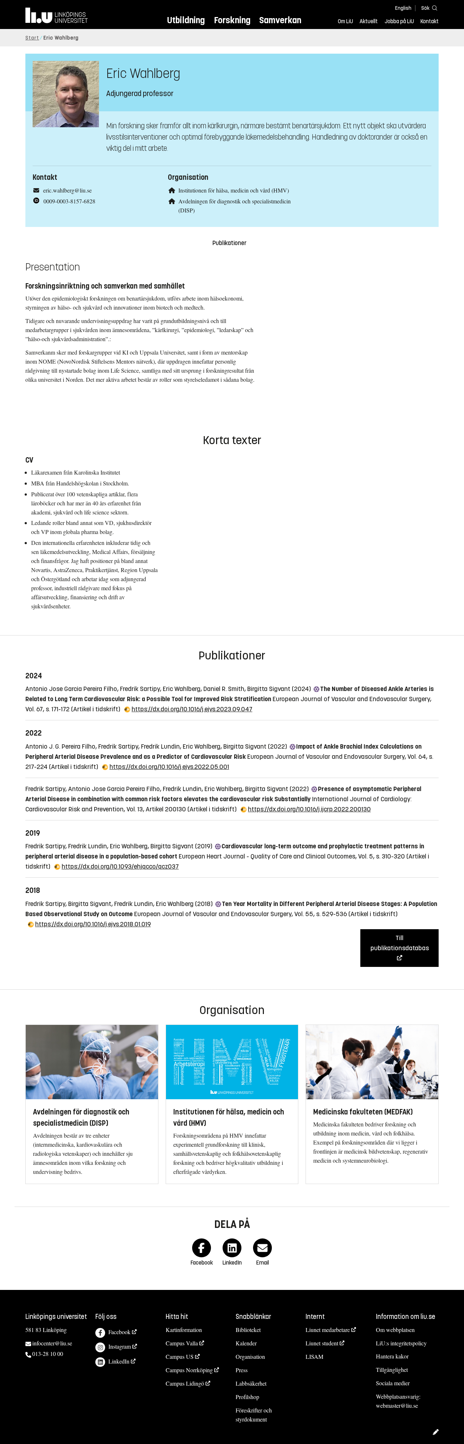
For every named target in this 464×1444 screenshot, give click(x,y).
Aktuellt (369, 21)
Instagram (119, 1346)
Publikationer (229, 243)
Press (242, 1370)
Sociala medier (393, 1383)
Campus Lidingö (185, 1383)
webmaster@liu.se (397, 1405)
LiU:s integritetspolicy (401, 1343)
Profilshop (247, 1396)
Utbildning (186, 20)
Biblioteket (248, 1329)
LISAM (314, 1356)
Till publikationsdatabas (399, 943)
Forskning (232, 20)
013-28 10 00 (47, 1353)
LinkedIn (118, 1361)
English (403, 8)
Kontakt (429, 21)
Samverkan (280, 20)
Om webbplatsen (395, 1329)
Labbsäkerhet (251, 1383)
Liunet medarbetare (328, 1329)
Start (32, 38)
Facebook (119, 1332)
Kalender (246, 1343)
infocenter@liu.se (52, 1343)
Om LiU (345, 21)
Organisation (250, 1356)
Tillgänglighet (392, 1369)
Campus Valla (182, 1343)
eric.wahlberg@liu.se (67, 190)
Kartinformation (184, 1329)
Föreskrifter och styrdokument (254, 1414)
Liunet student (322, 1343)
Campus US (180, 1356)
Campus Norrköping (189, 1370)
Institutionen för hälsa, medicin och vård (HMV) (233, 190)
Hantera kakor (392, 1356)
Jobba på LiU (399, 21)
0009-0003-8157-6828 (69, 201)
